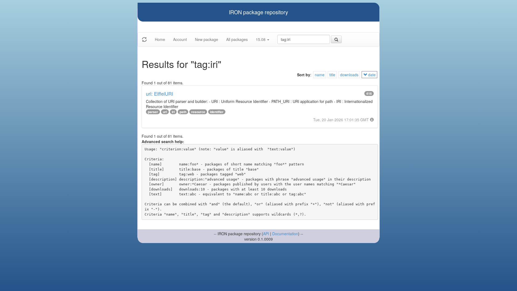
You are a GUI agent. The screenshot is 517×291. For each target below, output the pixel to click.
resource (198, 111)
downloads (349, 74)
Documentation (285, 233)
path (183, 111)
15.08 (261, 39)
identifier (216, 111)
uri (165, 111)
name (319, 74)
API (266, 233)
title (332, 74)
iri (173, 111)
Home (160, 39)
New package (206, 39)
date (371, 74)
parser (153, 111)
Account (180, 39)
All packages (237, 39)
